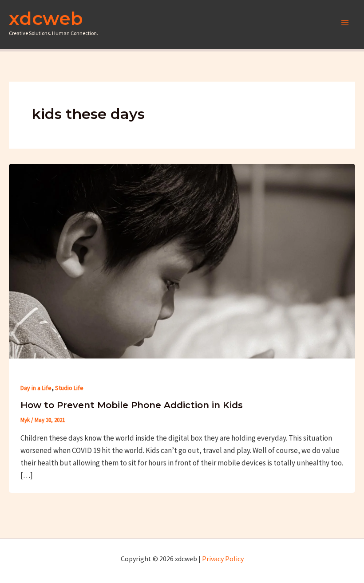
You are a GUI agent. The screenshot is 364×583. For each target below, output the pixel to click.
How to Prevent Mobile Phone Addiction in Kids (131, 405)
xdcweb (46, 18)
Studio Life (69, 388)
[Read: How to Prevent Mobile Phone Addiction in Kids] (182, 260)
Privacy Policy (223, 558)
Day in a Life (35, 388)
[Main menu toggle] (345, 22)
